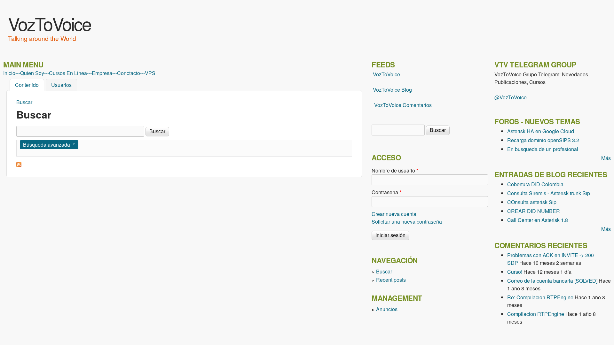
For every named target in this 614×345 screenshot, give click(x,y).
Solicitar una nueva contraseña (407, 221)
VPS (150, 73)
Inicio (9, 73)
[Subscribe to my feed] (372, 89)
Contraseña (386, 192)
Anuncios (387, 309)
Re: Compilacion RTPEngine (540, 297)
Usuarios (61, 84)
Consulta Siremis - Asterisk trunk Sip (548, 193)
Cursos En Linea (68, 73)
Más (606, 158)
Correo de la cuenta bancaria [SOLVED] (552, 280)
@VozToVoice (510, 97)
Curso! (514, 271)
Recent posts (391, 279)
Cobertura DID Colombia (535, 184)
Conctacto (128, 73)
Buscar (24, 102)
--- (17, 73)
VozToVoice (49, 23)
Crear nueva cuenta (394, 214)
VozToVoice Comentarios (403, 105)
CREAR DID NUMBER (533, 211)
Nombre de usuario (395, 170)
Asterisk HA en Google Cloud (540, 131)
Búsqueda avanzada (46, 144)
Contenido (29, 84)
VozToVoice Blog (392, 89)
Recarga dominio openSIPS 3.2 (543, 140)
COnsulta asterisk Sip (531, 202)
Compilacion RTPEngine (535, 314)
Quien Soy (32, 73)
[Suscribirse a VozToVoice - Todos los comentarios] (18, 165)
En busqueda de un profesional (542, 149)
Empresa (102, 73)
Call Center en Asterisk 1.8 (537, 220)
